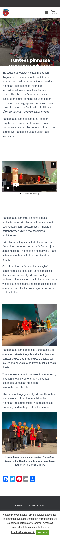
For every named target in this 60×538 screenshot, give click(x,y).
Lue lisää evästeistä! (23, 532)
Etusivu (19, 505)
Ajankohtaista (37, 505)
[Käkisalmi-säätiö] (7, 12)
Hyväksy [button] (42, 532)
